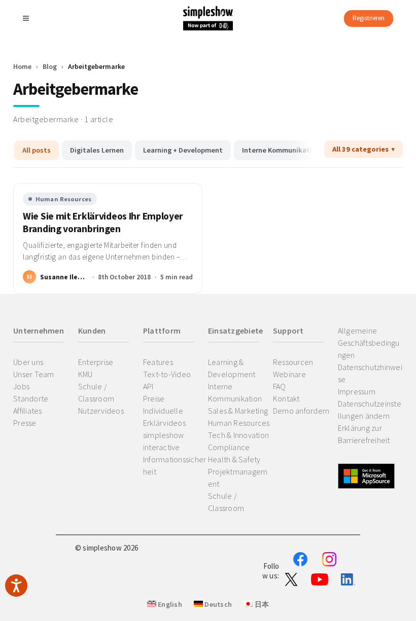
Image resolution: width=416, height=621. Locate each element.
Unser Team (33, 374)
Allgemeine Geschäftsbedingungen (369, 342)
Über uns (28, 362)
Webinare (289, 374)
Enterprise (96, 362)
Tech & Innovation (238, 435)
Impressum (356, 391)
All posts (36, 150)
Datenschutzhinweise (370, 373)
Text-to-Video (167, 374)
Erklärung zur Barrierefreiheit (364, 434)
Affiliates (27, 411)
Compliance (229, 447)
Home (22, 66)
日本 (261, 604)
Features (158, 362)
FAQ (279, 386)
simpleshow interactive (163, 441)
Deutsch (217, 604)
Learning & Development (232, 368)
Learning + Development (183, 150)
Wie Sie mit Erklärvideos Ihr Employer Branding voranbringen (103, 222)
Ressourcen (293, 362)
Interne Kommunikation (281, 150)
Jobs (21, 386)
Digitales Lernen (97, 150)
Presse (25, 423)
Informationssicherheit (174, 465)
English (169, 604)
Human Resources (63, 199)
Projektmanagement (238, 477)
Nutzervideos (101, 411)
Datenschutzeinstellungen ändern (369, 409)
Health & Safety (234, 459)
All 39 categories (360, 149)
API (148, 386)
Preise (154, 398)
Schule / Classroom (96, 392)
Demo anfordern (301, 411)
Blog (50, 66)
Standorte (30, 398)
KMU (85, 374)
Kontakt (286, 398)
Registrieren (369, 18)
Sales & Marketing (238, 411)
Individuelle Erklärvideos (164, 417)
